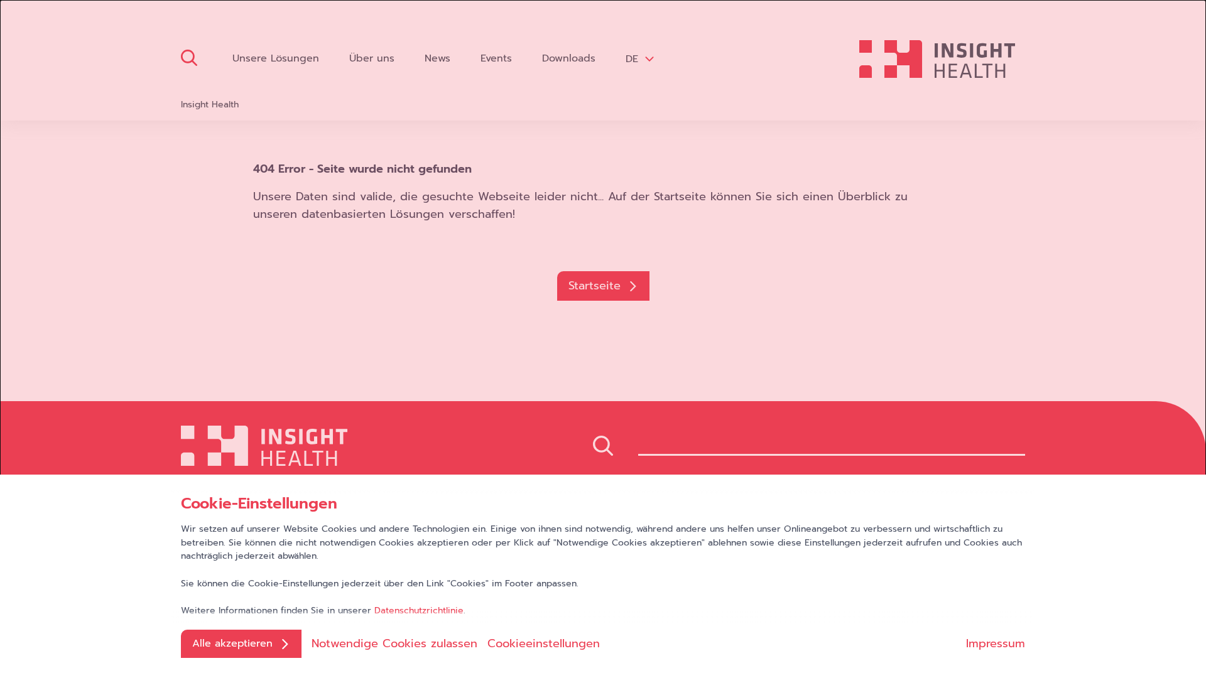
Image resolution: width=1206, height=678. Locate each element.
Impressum (995, 643)
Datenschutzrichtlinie (419, 610)
